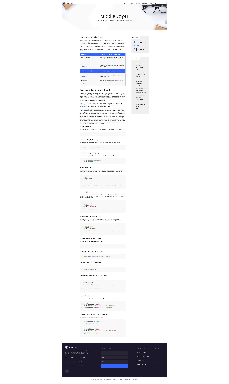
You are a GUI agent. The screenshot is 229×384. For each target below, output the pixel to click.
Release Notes (140, 108)
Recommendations (141, 104)
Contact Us (157, 3)
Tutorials (138, 97)
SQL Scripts (139, 83)
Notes (137, 106)
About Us (131, 3)
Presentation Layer (141, 74)
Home (125, 3)
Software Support (143, 356)
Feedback (140, 360)
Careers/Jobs (141, 364)
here (118, 104)
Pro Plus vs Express (141, 92)
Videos (120, 379)
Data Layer (139, 81)
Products (144, 3)
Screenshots (139, 90)
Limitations (139, 102)
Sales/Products (142, 352)
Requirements (139, 99)
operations (82, 106)
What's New (139, 65)
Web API (138, 76)
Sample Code (84, 59)
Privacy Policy (135, 379)
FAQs (137, 111)
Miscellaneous (140, 86)
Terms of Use (127, 379)
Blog (151, 3)
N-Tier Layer (139, 69)
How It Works (139, 67)
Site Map (115, 379)
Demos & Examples (141, 88)
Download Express (141, 95)
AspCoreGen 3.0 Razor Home (116, 20)
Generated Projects (141, 72)
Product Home (140, 63)
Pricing (138, 3)
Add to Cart (141, 49)
